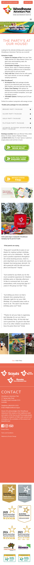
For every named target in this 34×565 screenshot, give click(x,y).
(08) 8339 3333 (13, 406)
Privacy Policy (5, 429)
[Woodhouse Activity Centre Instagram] (6, 426)
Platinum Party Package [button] (13, 123)
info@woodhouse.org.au (12, 408)
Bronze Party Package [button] (13, 109)
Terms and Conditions (7, 433)
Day (13, 361)
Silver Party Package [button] (12, 114)
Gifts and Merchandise (10, 2)
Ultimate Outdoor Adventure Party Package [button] (16, 128)
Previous (2, 344)
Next (30, 344)
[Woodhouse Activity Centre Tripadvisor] (11, 426)
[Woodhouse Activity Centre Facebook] (2, 426)
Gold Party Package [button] (12, 118)
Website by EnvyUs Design (8, 436)
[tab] (17, 109)
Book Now (28, 2)
